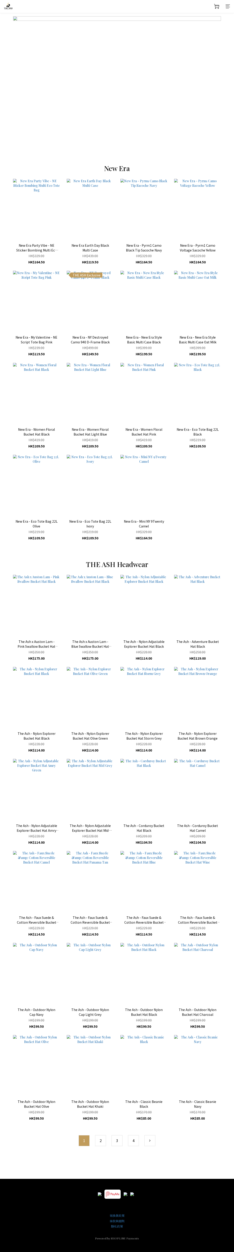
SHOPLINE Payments (125, 1238)
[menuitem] (84, 1140)
